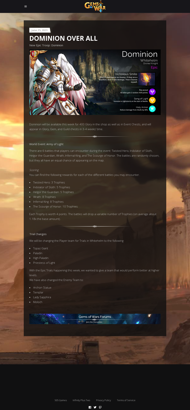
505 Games (61, 400)
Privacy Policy (103, 400)
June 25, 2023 (40, 30)
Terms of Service (126, 400)
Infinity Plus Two (81, 400)
